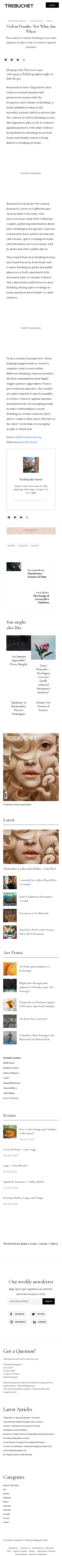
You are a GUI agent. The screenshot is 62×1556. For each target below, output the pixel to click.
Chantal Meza (10, 1088)
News (50, 21)
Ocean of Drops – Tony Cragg (19, 1149)
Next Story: (41, 597)
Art (4, 1489)
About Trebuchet (11, 1485)
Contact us (25, 1548)
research (23, 545)
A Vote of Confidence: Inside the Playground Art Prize (27, 1446)
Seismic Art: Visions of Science (43, 706)
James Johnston (11, 1073)
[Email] (18, 60)
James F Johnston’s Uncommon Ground (21, 1426)
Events (6, 1493)
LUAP (6, 1078)
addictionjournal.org (28, 437)
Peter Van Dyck (10, 1098)
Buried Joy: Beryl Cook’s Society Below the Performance (28, 1434)
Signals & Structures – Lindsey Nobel (23, 1181)
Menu (52, 5)
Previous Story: (37, 573)
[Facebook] (6, 60)
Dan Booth (30, 442)
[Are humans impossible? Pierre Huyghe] (18, 643)
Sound (6, 1518)
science (35, 545)
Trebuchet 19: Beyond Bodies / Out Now (29, 869)
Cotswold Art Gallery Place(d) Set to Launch (23, 1422)
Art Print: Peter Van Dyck (33, 1018)
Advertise (13, 1548)
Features (7, 1497)
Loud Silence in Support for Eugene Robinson (24, 1442)
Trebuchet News (16, 21)
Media (32, 1551)
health (11, 545)
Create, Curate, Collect (43, 1243)
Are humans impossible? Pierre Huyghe (18, 660)
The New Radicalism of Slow (16, 1438)
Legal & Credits (20, 1551)
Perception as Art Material (33, 913)
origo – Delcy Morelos (15, 1165)
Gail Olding (8, 1093)
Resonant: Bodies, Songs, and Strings (23, 1197)
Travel (6, 1522)
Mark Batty (9, 1063)
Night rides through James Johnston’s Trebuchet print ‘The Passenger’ (36, 987)
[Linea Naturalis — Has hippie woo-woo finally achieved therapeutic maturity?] (43, 647)
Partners (7, 1506)
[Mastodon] (12, 60)
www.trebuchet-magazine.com (30, 500)
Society (6, 1514)
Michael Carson (11, 1068)
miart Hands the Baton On (15, 1450)
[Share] (24, 60)
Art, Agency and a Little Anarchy (17, 1454)
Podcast (7, 1510)
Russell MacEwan (11, 1083)
